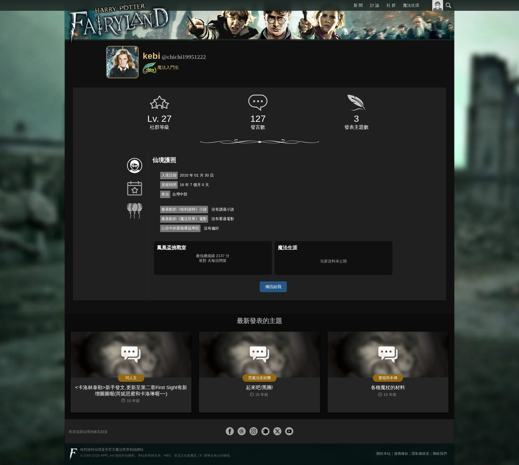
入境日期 (169, 175)
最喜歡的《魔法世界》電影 (184, 219)
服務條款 (401, 453)
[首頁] (119, 20)
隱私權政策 (420, 453)
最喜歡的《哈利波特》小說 (184, 209)
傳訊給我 (273, 286)
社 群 (391, 5)
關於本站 (384, 453)
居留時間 (169, 185)
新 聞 (358, 5)
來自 (165, 194)
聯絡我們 (440, 453)
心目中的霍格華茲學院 (180, 228)
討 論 (374, 5)
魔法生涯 (411, 5)
